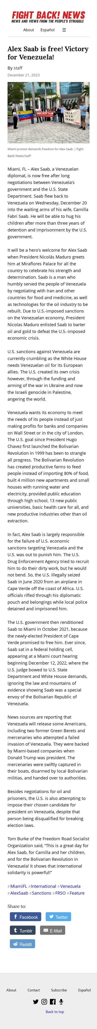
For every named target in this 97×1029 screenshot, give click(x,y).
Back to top (55, 1011)
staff (18, 68)
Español (47, 29)
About (28, 29)
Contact (34, 990)
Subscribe (59, 990)
